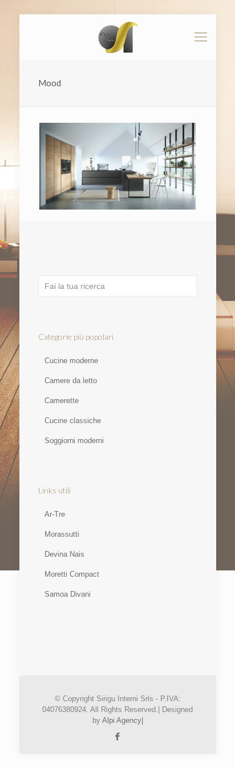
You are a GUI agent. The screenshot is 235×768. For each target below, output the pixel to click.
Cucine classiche (72, 420)
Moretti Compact (71, 574)
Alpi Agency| (122, 720)
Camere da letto (70, 380)
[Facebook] (118, 736)
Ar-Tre (54, 514)
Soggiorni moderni (74, 440)
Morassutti (61, 534)
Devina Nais (64, 554)
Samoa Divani (67, 594)
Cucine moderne (71, 360)
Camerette (61, 400)
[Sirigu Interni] (118, 37)
